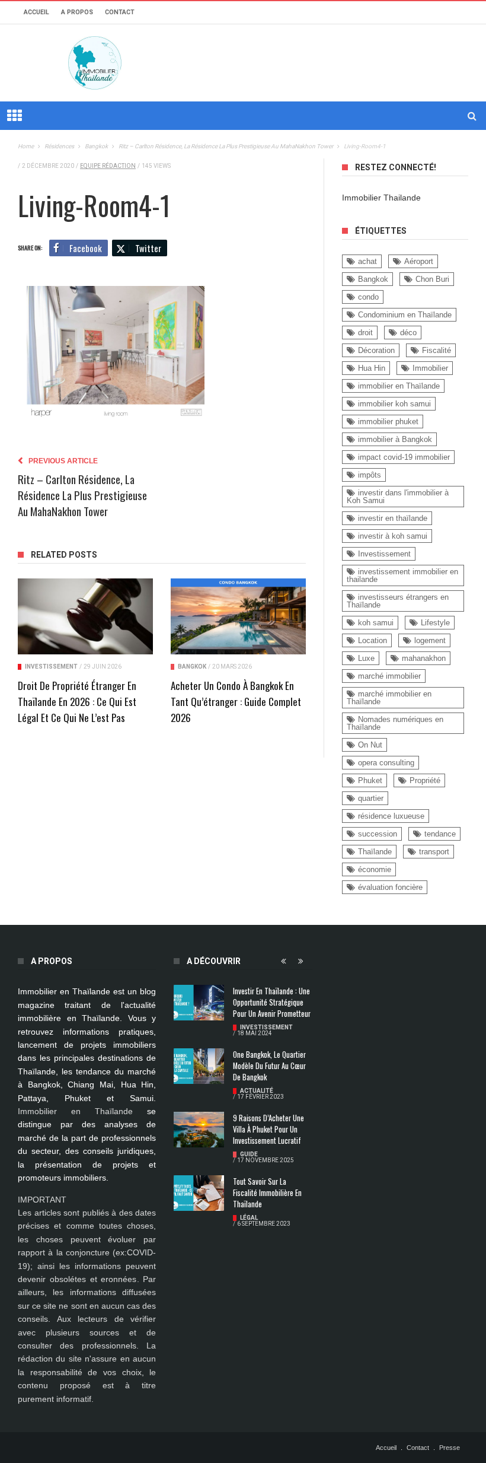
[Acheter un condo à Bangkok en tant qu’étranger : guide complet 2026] (238, 616)
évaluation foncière (390, 887)
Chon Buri (432, 279)
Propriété (425, 780)
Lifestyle (435, 622)
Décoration (376, 350)
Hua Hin (371, 368)
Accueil (36, 12)
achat (367, 261)
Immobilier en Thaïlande (75, 1111)
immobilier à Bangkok (395, 439)
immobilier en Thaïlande (399, 385)
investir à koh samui (392, 536)
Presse (449, 1447)
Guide (249, 1154)
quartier (370, 798)
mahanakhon (424, 658)
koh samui (376, 622)
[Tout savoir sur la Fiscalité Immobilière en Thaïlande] (199, 1193)
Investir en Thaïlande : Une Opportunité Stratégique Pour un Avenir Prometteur (272, 1002)
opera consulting (386, 762)
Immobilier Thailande (381, 197)
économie (374, 869)
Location (372, 640)
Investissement (51, 666)
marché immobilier (389, 676)
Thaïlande (375, 851)
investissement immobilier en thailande (402, 575)
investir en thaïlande (392, 518)
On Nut (370, 744)
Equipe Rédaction (108, 166)
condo (368, 296)
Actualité (256, 1090)
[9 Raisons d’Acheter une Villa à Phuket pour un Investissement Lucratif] (199, 1129)
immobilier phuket (388, 421)
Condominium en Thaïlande (405, 314)
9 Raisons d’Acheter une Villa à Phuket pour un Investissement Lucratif (268, 1129)
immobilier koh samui (394, 403)
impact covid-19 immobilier (404, 457)
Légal (249, 1217)
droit (365, 332)
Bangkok (192, 666)
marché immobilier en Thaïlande (389, 697)
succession (377, 833)
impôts (369, 474)
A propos (77, 12)
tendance (440, 833)
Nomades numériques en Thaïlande (395, 723)
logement (430, 640)
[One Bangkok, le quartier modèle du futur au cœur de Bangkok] (199, 1066)
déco (408, 332)
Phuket (370, 780)
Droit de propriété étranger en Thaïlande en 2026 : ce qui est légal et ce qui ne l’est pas (77, 701)
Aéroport (418, 261)
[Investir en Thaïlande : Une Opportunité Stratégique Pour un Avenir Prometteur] (199, 1002)
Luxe (366, 658)
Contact (120, 12)
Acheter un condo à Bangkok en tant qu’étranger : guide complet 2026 (236, 701)
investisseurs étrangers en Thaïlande (398, 601)
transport (434, 851)
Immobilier (430, 368)
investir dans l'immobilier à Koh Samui (398, 496)
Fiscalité (436, 350)
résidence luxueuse (391, 816)
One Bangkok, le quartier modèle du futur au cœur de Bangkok (269, 1066)
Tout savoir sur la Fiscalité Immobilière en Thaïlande (267, 1193)
